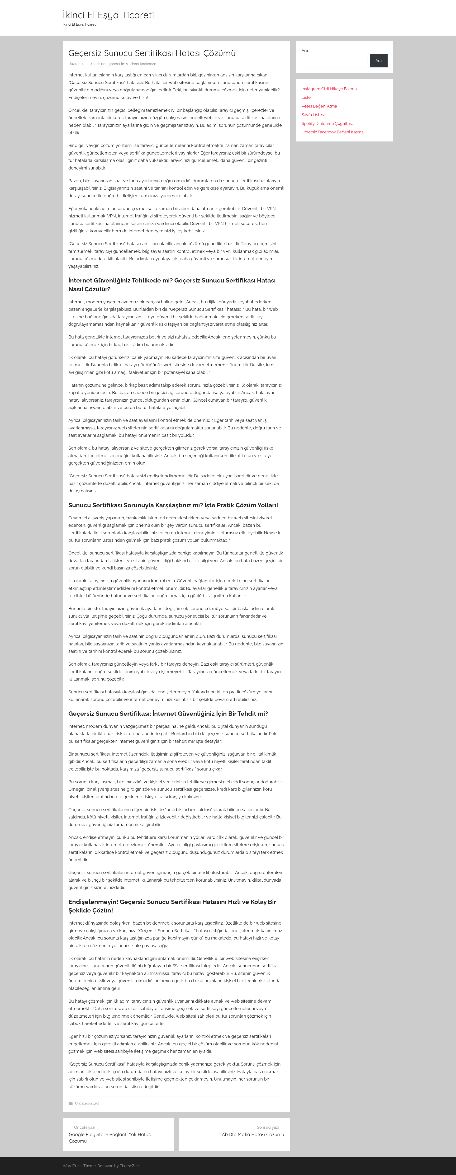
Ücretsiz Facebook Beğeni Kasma (333, 132)
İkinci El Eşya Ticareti (108, 15)
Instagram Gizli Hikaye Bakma (329, 88)
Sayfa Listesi (313, 114)
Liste (306, 97)
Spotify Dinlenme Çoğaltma (327, 123)
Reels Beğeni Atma (319, 106)
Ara (305, 50)
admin (134, 64)
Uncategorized (87, 1103)
